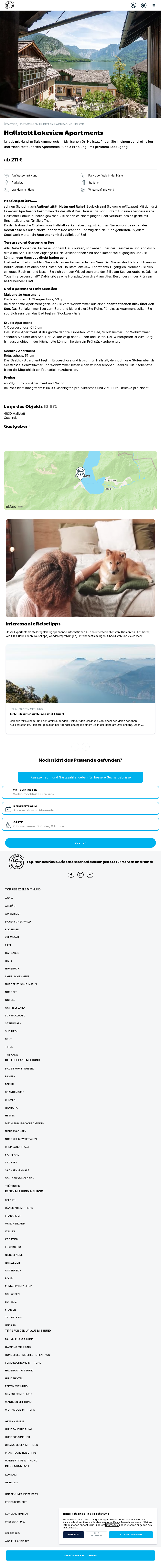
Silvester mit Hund (18, 1394)
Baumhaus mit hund (19, 1339)
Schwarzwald (15, 1015)
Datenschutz (70, 1527)
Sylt (8, 1039)
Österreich (10, 124)
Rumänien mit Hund (18, 1286)
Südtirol (11, 1031)
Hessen (10, 1115)
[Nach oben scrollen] (90, 875)
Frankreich (13, 1215)
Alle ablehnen (96, 1534)
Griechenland (15, 1223)
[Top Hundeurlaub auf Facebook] (71, 875)
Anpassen (73, 1534)
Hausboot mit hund (19, 1370)
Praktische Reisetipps (21, 1452)
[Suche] (133, 5)
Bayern (10, 1076)
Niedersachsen (16, 1131)
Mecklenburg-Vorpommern (24, 1123)
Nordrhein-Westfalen (21, 1139)
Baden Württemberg (20, 1068)
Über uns (11, 1482)
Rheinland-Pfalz (17, 1146)
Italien (10, 1231)
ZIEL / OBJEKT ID (25, 790)
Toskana (11, 1054)
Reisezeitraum (25, 806)
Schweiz (11, 1301)
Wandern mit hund (18, 1401)
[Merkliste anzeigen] (144, 5)
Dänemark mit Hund (19, 1207)
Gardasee (12, 952)
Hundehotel (14, 1378)
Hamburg (11, 1107)
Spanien (10, 1309)
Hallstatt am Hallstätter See (55, 124)
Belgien (10, 1200)
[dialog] (108, 1526)
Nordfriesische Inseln (21, 984)
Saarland (12, 1154)
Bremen (10, 1099)
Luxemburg (13, 1247)
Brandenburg (15, 1092)
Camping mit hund (18, 1347)
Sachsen (11, 1162)
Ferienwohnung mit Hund (23, 1362)
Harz (8, 960)
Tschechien (13, 1317)
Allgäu (10, 906)
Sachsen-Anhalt (17, 1170)
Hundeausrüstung (18, 1429)
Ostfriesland (15, 1007)
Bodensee (12, 929)
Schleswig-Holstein (19, 1178)
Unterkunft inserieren (21, 1494)
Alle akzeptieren (131, 1534)
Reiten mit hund (16, 1386)
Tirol (9, 1046)
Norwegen (12, 1262)
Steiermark (13, 1023)
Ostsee (10, 999)
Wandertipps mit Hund (21, 1460)
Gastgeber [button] (18, 425)
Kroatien (11, 1239)
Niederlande (14, 1254)
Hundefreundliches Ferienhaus (27, 1354)
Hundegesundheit (18, 1437)
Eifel (8, 945)
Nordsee (11, 992)
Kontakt (11, 1474)
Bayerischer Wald (18, 921)
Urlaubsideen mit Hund (21, 1444)
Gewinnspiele (14, 1421)
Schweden (12, 1294)
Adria (9, 898)
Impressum (112, 1524)
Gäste (18, 821)
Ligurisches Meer (17, 976)
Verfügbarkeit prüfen (80, 1555)
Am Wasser (13, 913)
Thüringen (12, 1186)
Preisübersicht (16, 1502)
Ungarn (10, 1325)
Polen (9, 1278)
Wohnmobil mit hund (20, 1409)
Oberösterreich (28, 124)
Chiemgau (12, 937)
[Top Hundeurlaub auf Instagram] (80, 875)
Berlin (9, 1084)
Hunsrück (12, 968)
